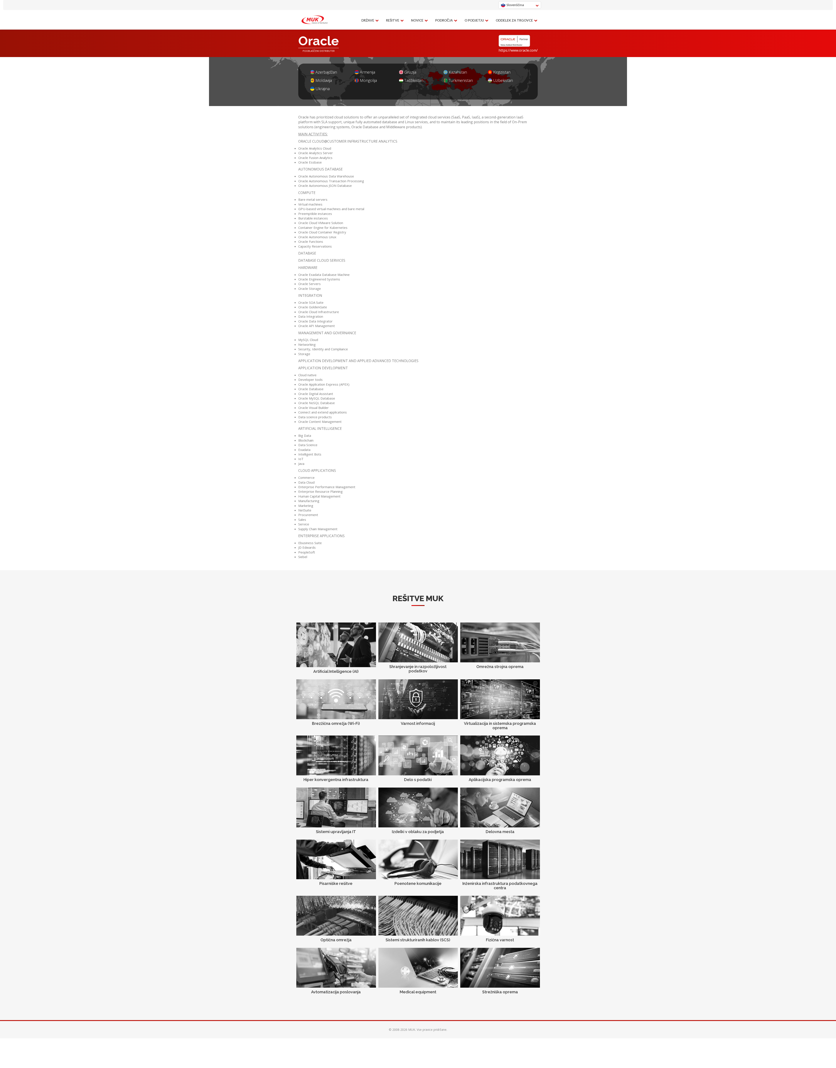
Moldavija (323, 80)
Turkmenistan (461, 80)
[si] (314, 19)
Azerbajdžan (326, 72)
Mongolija (368, 80)
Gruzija (410, 72)
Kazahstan (458, 72)
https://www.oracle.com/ (518, 50)
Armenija (367, 72)
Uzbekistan (503, 80)
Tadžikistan (413, 80)
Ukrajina (322, 89)
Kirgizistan (502, 72)
